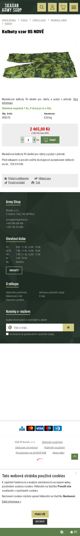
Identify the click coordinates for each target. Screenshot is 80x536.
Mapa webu (58, 452)
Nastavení (40, 522)
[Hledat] (41, 7)
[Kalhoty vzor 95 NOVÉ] (40, 66)
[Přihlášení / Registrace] (52, 7)
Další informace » (11, 501)
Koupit (53, 140)
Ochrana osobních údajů (51, 292)
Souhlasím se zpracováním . (32, 334)
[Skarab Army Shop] (12, 11)
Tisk (38, 182)
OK (68, 328)
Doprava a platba (15, 299)
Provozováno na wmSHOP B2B (31, 452)
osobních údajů (46, 334)
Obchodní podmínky (16, 292)
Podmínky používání (54, 447)
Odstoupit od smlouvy (26, 447)
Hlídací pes (45, 178)
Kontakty (14, 270)
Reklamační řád (14, 296)
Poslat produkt (16, 182)
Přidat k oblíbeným (18, 178)
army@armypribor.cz (16, 219)
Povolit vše (40, 514)
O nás (42, 296)
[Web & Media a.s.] (40, 460)
